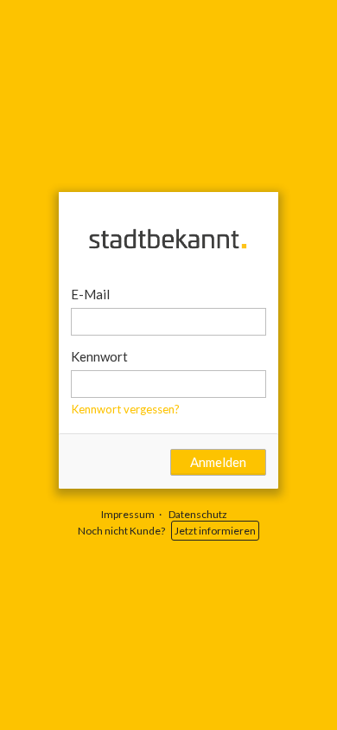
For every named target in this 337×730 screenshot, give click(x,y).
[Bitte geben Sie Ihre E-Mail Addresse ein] (169, 322)
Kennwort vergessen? (126, 409)
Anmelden (218, 462)
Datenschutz (197, 514)
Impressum (128, 514)
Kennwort (99, 356)
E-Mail (90, 294)
